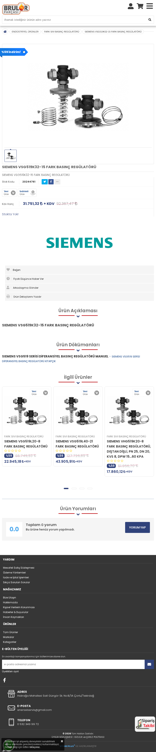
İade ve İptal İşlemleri (16, 577)
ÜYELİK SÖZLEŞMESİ (62, 737)
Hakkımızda (10, 602)
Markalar (8, 637)
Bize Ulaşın (9, 597)
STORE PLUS (67, 746)
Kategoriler (9, 642)
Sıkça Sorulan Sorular (16, 582)
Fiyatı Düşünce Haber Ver (28, 279)
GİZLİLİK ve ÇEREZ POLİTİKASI (89, 737)
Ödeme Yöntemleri (14, 572)
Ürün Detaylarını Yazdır (27, 296)
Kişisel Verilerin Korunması (19, 607)
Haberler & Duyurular (15, 612)
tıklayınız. (34, 747)
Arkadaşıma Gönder (25, 287)
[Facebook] (4, 680)
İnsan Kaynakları (13, 617)
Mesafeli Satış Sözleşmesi (18, 567)
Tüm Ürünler (10, 632)
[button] (66, 488)
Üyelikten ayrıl (10, 671)
